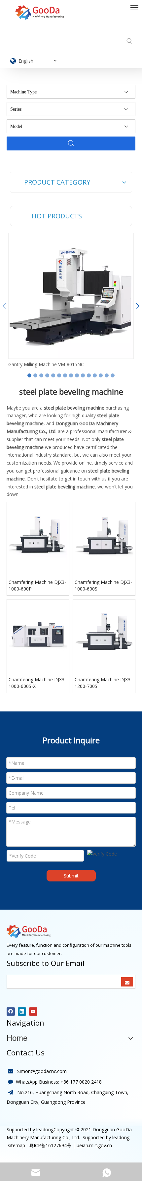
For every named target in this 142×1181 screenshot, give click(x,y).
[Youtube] (33, 1011)
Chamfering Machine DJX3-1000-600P (37, 585)
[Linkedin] (22, 1011)
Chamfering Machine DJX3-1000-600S (103, 585)
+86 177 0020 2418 (81, 1082)
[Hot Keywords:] (129, 41)
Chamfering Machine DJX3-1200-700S (103, 682)
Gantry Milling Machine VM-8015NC (46, 364)
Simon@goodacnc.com (42, 1071)
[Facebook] (11, 1011)
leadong (120, 1137)
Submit (71, 875)
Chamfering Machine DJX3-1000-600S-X (37, 682)
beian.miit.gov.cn (94, 1145)
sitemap (16, 1145)
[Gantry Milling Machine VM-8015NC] (71, 296)
